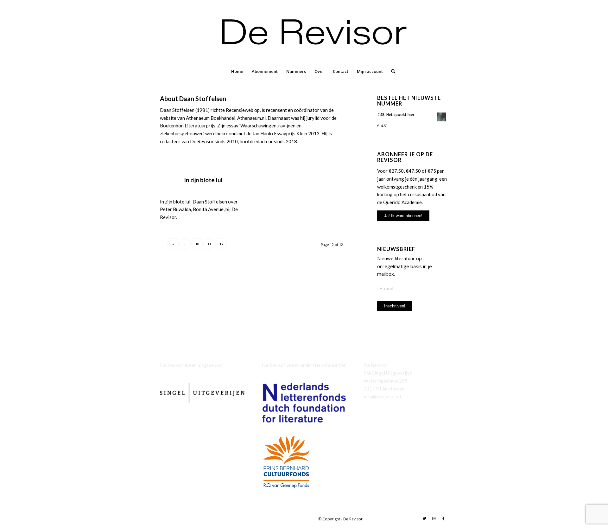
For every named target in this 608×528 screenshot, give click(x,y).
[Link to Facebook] (443, 518)
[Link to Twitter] (424, 518)
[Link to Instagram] (434, 518)
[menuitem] (237, 71)
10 (197, 243)
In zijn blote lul (203, 180)
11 (209, 243)
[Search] (391, 71)
